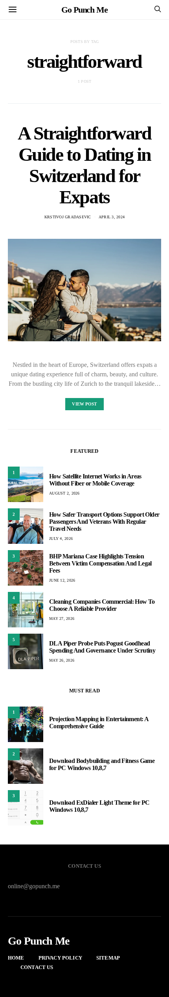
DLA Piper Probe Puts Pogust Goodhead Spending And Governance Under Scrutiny (102, 647)
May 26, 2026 (61, 660)
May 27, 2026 (61, 618)
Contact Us (36, 967)
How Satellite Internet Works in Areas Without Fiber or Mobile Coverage (95, 480)
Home (16, 958)
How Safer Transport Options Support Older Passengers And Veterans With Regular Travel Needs (104, 521)
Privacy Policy (60, 958)
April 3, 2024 (112, 217)
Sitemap (108, 958)
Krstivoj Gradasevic (67, 217)
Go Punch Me (84, 10)
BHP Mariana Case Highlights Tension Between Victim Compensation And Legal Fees (100, 563)
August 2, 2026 (64, 493)
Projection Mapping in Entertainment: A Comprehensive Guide (98, 722)
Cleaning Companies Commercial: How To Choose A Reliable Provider (102, 605)
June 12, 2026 (62, 580)
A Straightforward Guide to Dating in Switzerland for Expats (84, 165)
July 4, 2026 (61, 538)
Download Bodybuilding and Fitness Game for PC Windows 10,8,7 (101, 764)
